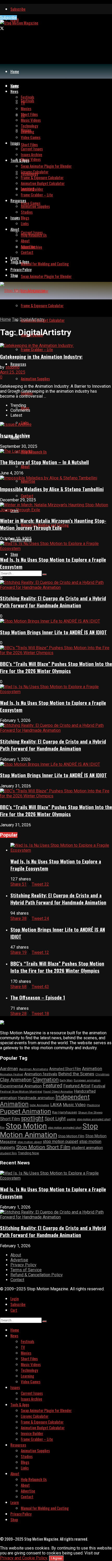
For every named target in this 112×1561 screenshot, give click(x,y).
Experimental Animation (21, 1086)
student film (8, 1153)
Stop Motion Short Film (43, 1147)
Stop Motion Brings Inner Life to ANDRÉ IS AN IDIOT (53, 632)
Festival (98, 1086)
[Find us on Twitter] (2, 28)
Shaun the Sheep (90, 1112)
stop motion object (29, 1142)
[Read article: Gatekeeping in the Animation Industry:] (56, 345)
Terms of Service (26, 1269)
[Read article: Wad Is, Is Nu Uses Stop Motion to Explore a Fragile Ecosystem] (61, 848)
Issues (15, 217)
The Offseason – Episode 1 (37, 997)
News (14, 91)
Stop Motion (26, 1126)
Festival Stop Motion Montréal (21, 1091)
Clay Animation (16, 1079)
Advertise (28, 481)
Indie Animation (39, 1105)
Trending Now (28, 1153)
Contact (27, 495)
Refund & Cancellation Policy (36, 1274)
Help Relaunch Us (34, 452)
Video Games (30, 203)
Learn (14, 258)
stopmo (12, 367)
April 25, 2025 (12, 372)
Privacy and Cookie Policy (23, 1558)
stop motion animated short (65, 1127)
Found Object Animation (58, 1091)
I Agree (56, 1558)
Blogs (25, 217)
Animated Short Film (65, 1069)
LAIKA (56, 1104)
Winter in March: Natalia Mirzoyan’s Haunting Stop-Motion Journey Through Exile (53, 524)
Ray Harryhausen (64, 1112)
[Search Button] (44, 574)
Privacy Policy (21, 269)
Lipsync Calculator (34, 172)
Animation (92, 1068)
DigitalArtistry (32, 319)
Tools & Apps (19, 261)
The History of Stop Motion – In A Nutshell (44, 462)
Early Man (66, 1080)
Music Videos (31, 159)
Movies (26, 108)
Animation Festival (11, 1074)
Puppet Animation (25, 1111)
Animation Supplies (35, 378)
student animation (87, 1147)
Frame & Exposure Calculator (42, 305)
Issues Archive (31, 154)
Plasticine (93, 1105)
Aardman (9, 1068)
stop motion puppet (60, 1141)
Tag (15, 319)
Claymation (46, 1079)
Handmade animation (36, 1098)
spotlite (71, 1119)
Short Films (29, 144)
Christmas (102, 1074)
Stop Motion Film (71, 1136)
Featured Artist (76, 1085)
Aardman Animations (33, 1069)
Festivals (27, 100)
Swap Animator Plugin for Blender (46, 276)
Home (14, 71)
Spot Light (55, 1118)
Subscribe (18, 9)
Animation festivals (40, 1074)
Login (14, 1298)
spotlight (32, 1118)
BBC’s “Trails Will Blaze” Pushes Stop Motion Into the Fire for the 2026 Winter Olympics (56, 667)
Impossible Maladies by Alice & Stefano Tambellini (52, 488)
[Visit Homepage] (19, 23)
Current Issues (32, 149)
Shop (14, 554)
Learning (27, 131)
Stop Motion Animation (49, 1130)
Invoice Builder (32, 189)
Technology (29, 126)
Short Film (10, 1118)
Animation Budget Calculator (43, 183)
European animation (87, 1080)
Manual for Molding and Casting (45, 263)
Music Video (74, 1104)
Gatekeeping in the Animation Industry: (41, 356)
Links (25, 223)
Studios (27, 212)
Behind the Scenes (76, 1073)
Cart (13, 1310)
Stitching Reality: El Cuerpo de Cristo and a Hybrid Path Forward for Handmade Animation (53, 602)
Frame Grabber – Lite (37, 349)
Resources (18, 364)
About (25, 466)
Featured (52, 1086)
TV (23, 103)
